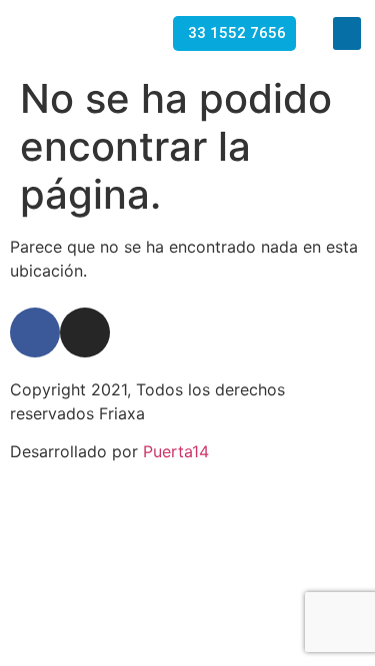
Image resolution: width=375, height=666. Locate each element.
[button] (347, 33)
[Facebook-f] (35, 332)
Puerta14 (176, 451)
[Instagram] (85, 332)
